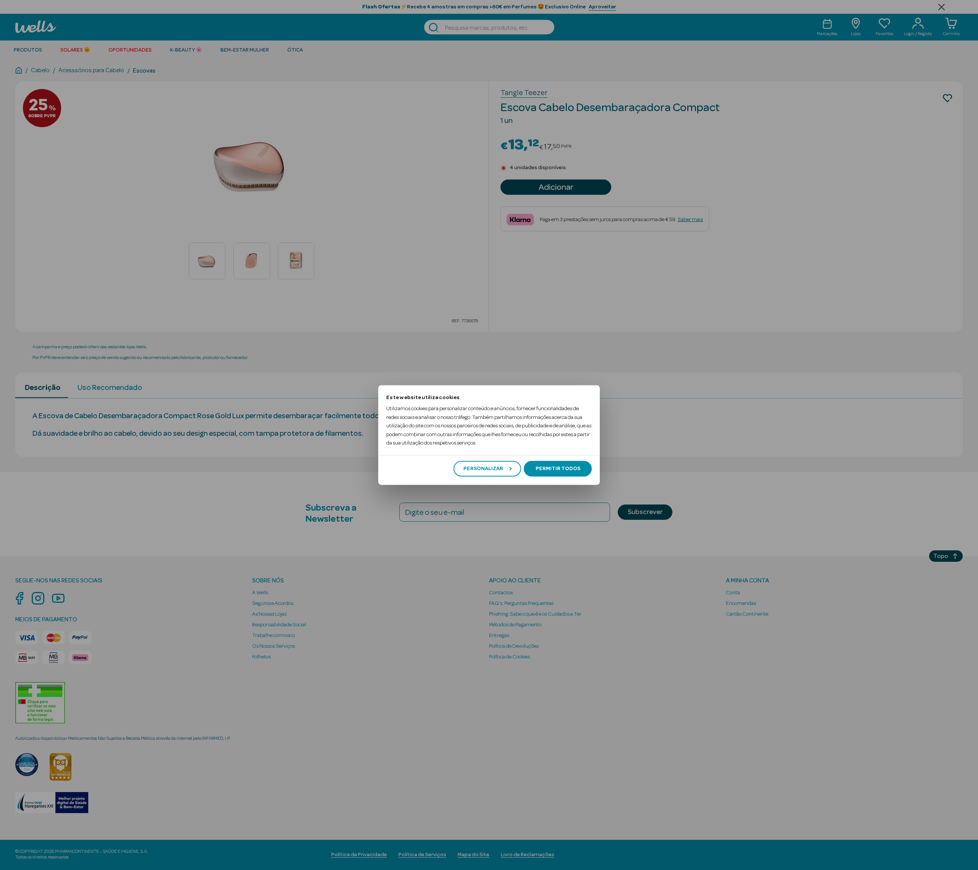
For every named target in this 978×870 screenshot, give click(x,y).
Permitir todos (558, 468)
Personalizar (483, 468)
